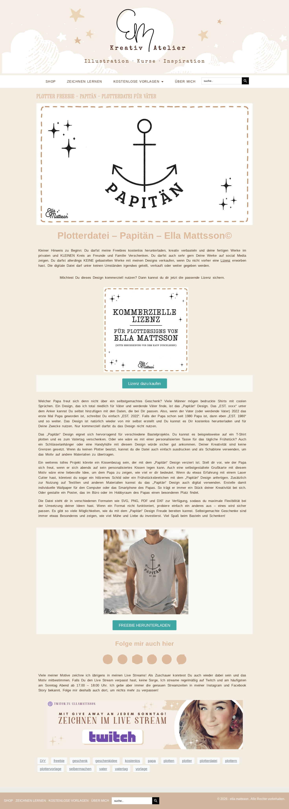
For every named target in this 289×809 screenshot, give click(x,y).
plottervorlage (50, 769)
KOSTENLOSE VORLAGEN (136, 81)
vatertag (121, 769)
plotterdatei (208, 761)
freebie (59, 761)
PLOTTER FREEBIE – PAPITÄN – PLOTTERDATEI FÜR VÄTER (96, 96)
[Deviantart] (181, 659)
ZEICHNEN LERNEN (84, 81)
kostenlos (132, 761)
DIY (43, 761)
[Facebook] (122, 659)
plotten (169, 761)
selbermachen (80, 769)
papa (152, 761)
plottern (231, 761)
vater (103, 769)
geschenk (79, 761)
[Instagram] (108, 659)
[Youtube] (137, 659)
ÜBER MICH (185, 81)
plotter (187, 761)
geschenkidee (106, 761)
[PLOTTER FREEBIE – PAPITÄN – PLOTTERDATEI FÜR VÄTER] (144, 164)
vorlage (141, 769)
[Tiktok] (152, 659)
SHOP (51, 81)
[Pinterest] (167, 659)
